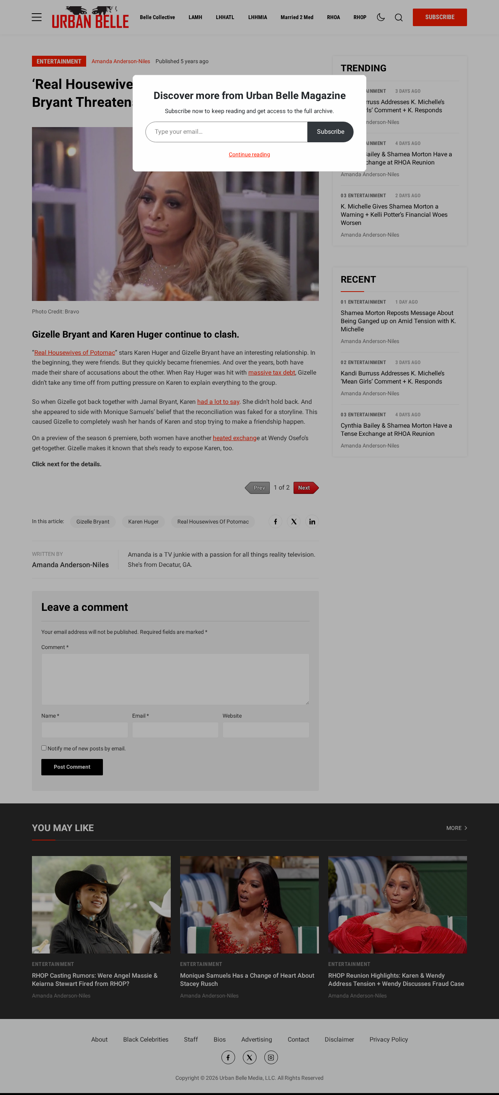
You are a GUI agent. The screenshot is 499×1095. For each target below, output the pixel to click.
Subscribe (330, 131)
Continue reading (249, 154)
